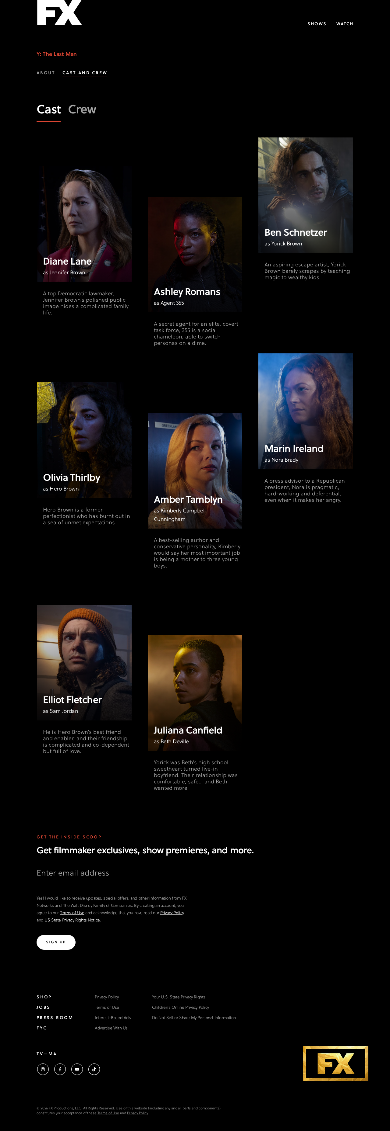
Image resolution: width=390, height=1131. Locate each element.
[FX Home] (59, 14)
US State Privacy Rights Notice (72, 920)
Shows (317, 24)
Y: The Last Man (57, 54)
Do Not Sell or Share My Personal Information (194, 1018)
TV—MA (47, 1054)
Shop (44, 997)
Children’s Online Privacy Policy (180, 1007)
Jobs (44, 1007)
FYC (42, 1028)
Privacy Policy (172, 913)
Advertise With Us (111, 1028)
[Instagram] (43, 1069)
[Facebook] (60, 1069)
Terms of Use (72, 913)
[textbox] (113, 876)
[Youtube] (77, 1069)
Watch (344, 24)
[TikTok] (94, 1069)
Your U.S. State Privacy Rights (178, 997)
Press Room (55, 1018)
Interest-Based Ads (113, 1018)
